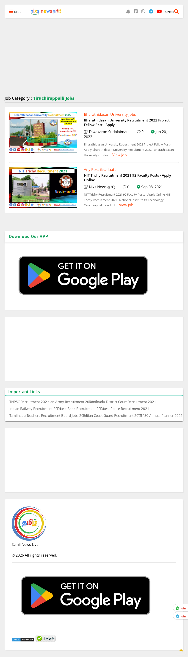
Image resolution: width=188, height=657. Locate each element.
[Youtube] (159, 11)
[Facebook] (136, 11)
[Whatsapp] (143, 11)
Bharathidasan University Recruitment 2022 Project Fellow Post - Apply (127, 122)
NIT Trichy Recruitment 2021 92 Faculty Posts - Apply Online (127, 177)
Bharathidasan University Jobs (110, 114)
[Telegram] (151, 11)
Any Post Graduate (100, 169)
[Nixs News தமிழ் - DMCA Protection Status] (23, 640)
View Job (119, 154)
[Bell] (128, 11)
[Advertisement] (94, 57)
